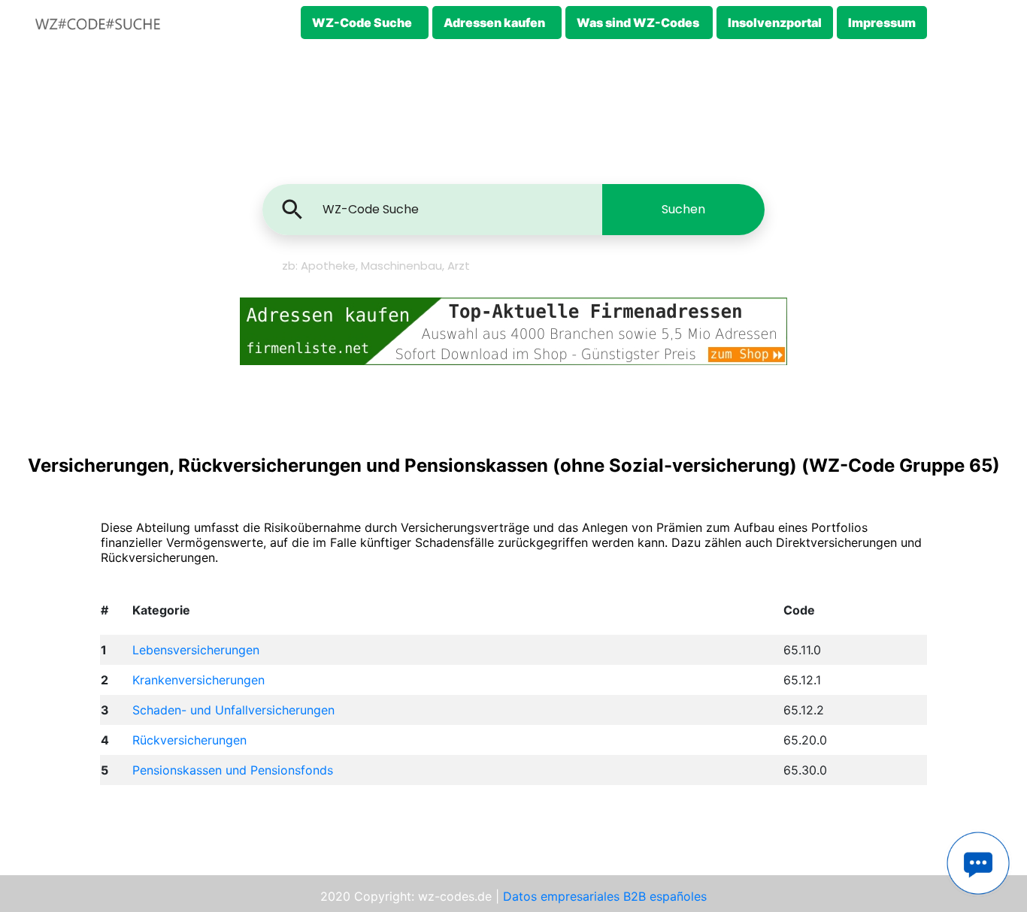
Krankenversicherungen (198, 679)
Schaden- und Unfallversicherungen (233, 709)
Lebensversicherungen (195, 649)
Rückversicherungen (189, 739)
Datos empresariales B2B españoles (605, 896)
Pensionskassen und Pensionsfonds (232, 770)
